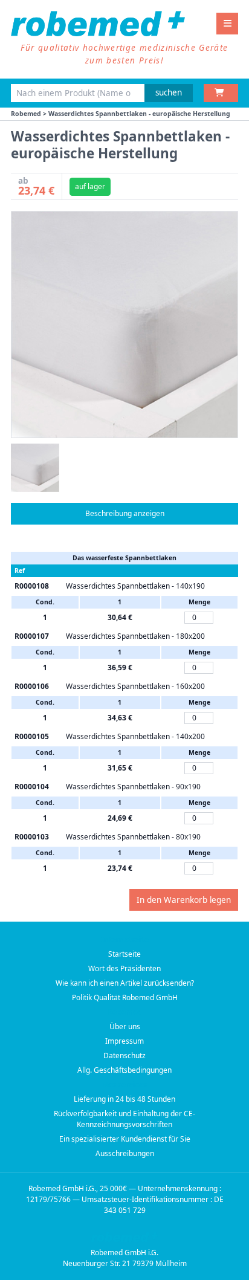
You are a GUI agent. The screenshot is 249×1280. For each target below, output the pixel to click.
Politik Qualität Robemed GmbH (125, 997)
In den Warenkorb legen (184, 899)
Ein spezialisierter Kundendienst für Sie (124, 1139)
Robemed (26, 113)
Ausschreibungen (124, 1153)
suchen (168, 92)
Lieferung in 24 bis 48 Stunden (124, 1099)
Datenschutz (124, 1055)
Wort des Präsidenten (124, 968)
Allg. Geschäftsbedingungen (124, 1070)
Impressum (124, 1041)
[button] (35, 468)
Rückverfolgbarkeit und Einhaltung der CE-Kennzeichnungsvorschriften (124, 1119)
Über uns (124, 1026)
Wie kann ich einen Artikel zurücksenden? (125, 983)
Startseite (124, 954)
